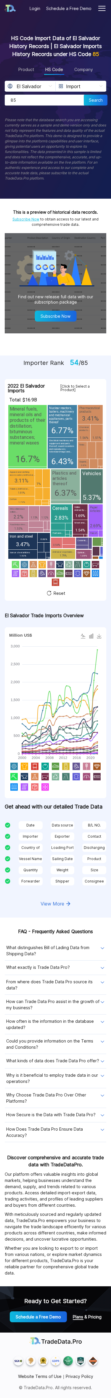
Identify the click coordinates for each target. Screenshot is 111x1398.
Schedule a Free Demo (68, 8)
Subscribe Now (25, 219)
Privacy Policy (79, 1376)
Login (35, 8)
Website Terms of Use (40, 1376)
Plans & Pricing (87, 1316)
